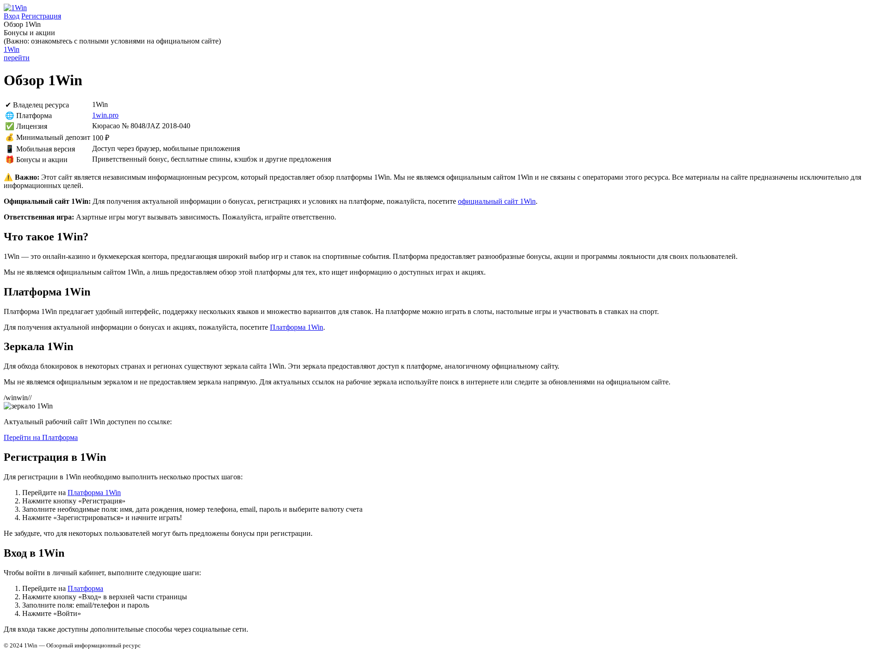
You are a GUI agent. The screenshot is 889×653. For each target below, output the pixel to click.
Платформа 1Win (296, 327)
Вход (11, 16)
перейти (17, 53)
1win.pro (105, 115)
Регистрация (41, 16)
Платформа (85, 588)
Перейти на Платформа (41, 437)
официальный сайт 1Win (497, 201)
